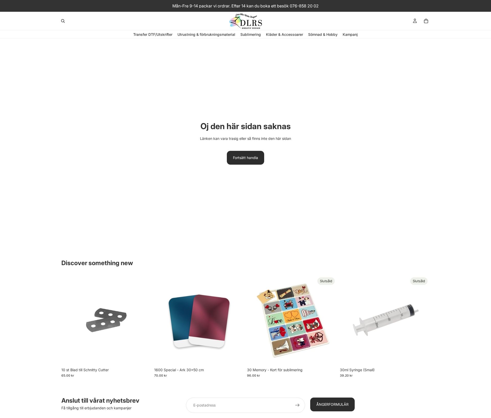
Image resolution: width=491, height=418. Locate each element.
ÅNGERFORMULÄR (332, 404)
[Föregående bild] (162, 320)
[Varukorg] (426, 21)
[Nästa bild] (236, 320)
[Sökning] (63, 21)
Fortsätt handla (245, 157)
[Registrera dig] (297, 405)
